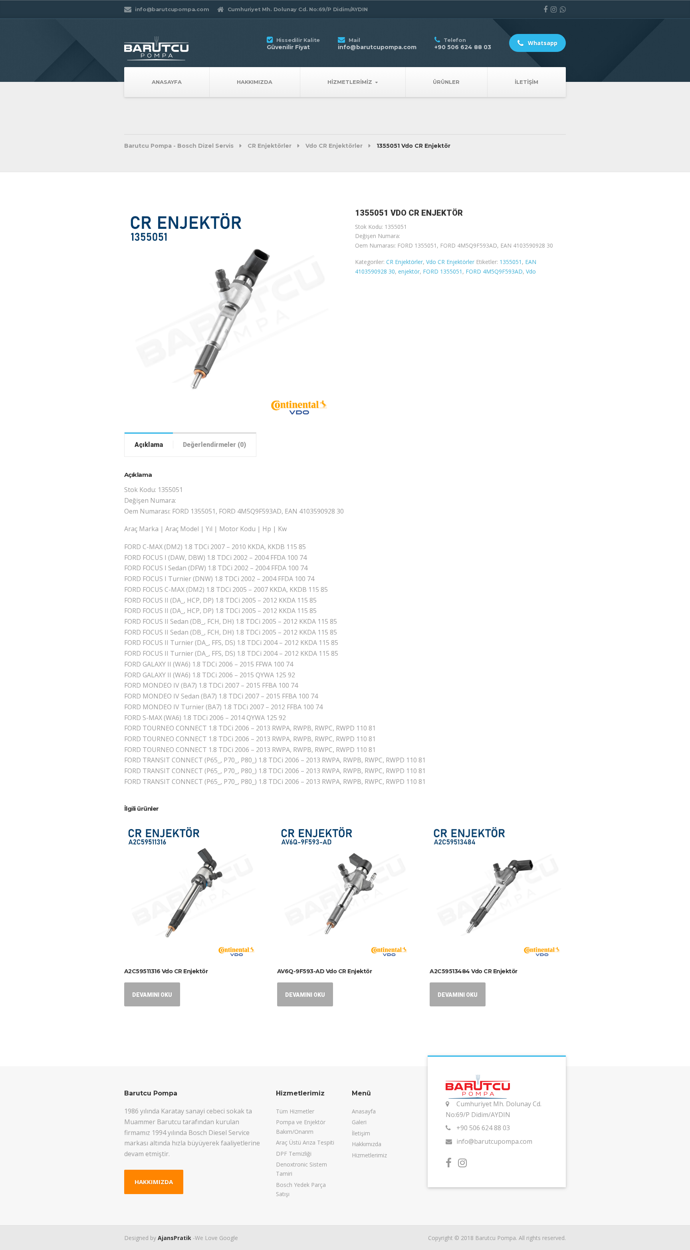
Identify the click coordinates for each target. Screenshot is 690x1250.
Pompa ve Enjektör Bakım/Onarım (300, 1126)
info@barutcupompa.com (494, 1141)
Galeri (359, 1122)
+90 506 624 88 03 (483, 1127)
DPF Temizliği (293, 1153)
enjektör (409, 271)
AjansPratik (174, 1238)
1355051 (511, 262)
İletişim (526, 82)
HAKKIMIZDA (154, 1182)
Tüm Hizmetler (295, 1111)
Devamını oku (152, 995)
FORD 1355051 (442, 271)
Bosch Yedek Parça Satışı (301, 1189)
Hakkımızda (254, 82)
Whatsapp (541, 43)
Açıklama (149, 444)
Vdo (531, 271)
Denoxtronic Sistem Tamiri (301, 1169)
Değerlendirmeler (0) (214, 444)
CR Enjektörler (404, 262)
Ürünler (446, 82)
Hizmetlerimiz (349, 82)
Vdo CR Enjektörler (450, 262)
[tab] (149, 444)
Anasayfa (167, 82)
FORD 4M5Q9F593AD (494, 271)
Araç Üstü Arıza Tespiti (305, 1142)
